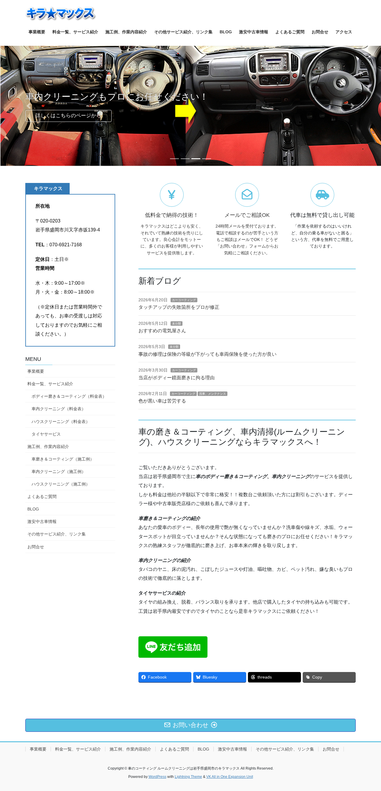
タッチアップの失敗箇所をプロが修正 (178, 307)
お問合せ (35, 546)
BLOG (33, 509)
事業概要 (35, 371)
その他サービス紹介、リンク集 (56, 534)
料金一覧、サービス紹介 (50, 383)
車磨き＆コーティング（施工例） (63, 459)
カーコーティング (184, 300)
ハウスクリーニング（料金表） (61, 421)
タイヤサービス (46, 434)
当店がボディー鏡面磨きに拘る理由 (176, 377)
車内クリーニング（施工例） (59, 471)
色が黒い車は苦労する (162, 400)
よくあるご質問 (42, 496)
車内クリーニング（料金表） (59, 408)
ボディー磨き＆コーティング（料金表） (69, 396)
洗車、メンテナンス (212, 393)
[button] (28, 106)
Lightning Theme (188, 777)
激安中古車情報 (42, 521)
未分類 (176, 323)
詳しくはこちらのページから (68, 115)
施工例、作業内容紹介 (48, 446)
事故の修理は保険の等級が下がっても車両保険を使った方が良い (207, 354)
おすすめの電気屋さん (162, 330)
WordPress (157, 777)
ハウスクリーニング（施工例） (61, 484)
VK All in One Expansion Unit (229, 777)
